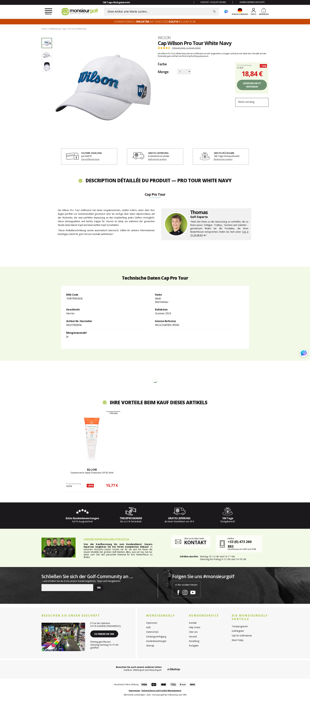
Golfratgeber (238, 630)
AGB (148, 627)
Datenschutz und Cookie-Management (161, 690)
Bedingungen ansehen (157, 159)
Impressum (151, 622)
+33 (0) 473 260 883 (240, 544)
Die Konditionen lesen (90, 159)
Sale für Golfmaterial (242, 635)
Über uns (193, 631)
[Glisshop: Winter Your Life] (80, 11)
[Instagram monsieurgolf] (184, 592)
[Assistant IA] (226, 11)
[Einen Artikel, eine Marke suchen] (214, 11)
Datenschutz (152, 631)
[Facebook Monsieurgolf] (178, 592)
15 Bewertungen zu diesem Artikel (186, 48)
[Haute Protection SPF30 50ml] (91, 438)
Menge (163, 71)
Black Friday (237, 640)
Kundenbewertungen (156, 641)
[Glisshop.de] (173, 669)
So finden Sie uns (104, 633)
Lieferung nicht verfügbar (252, 85)
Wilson (164, 37)
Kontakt (193, 622)
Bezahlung (194, 641)
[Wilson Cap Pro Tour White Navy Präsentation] (103, 87)
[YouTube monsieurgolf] (193, 592)
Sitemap (150, 645)
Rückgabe (193, 645)
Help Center (194, 627)
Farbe (162, 64)
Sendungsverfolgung (156, 636)
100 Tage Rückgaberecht (116, 2)
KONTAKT (195, 542)
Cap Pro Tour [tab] (155, 194)
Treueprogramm (240, 626)
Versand (193, 636)
